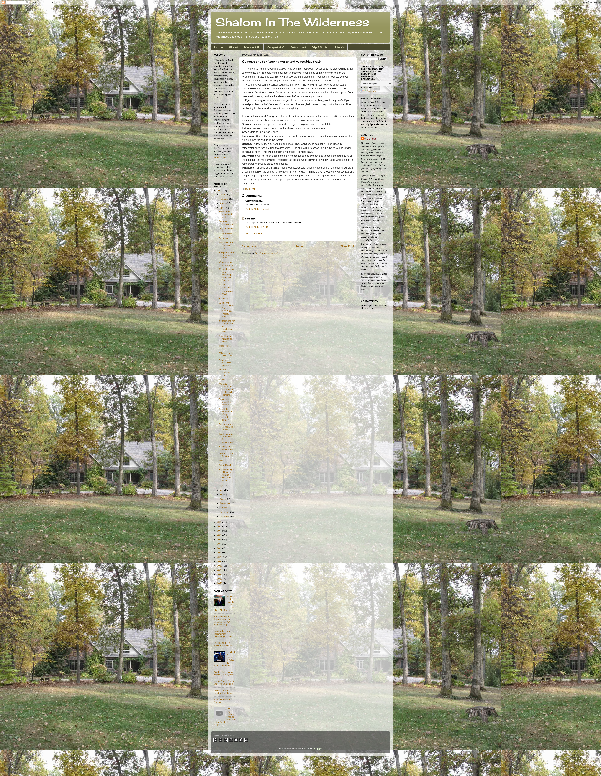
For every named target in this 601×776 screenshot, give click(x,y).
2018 (219, 548)
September (225, 503)
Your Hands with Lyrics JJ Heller (226, 339)
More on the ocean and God (225, 214)
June (222, 490)
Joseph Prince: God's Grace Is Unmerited (224, 682)
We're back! (224, 238)
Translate (371, 91)
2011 (219, 190)
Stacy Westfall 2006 (226, 292)
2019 (219, 552)
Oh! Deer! (223, 298)
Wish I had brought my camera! (226, 402)
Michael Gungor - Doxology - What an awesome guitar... (227, 474)
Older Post (347, 246)
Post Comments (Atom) (266, 253)
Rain (221, 460)
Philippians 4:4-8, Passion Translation (223, 644)
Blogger (317, 748)
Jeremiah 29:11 (220, 157)
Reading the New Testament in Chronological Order (223, 634)
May (222, 485)
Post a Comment (254, 233)
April (222, 207)
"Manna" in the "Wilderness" (226, 354)
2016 (219, 539)
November (225, 512)
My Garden (320, 47)
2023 (220, 570)
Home (218, 47)
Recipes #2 (275, 47)
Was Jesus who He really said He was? (227, 427)
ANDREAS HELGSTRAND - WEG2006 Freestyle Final (226, 310)
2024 (220, 574)
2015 (219, 535)
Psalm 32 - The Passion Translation (223, 691)
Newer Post (250, 246)
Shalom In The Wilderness (292, 22)
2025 (220, 579)
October (224, 507)
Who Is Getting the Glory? (226, 454)
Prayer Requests (225, 285)
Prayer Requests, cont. (225, 372)
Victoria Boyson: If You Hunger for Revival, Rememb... (226, 389)
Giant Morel (225, 465)
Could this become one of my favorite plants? (226, 414)
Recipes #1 (252, 47)
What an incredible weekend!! (225, 363)
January (223, 194)
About (233, 47)
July (221, 494)
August (223, 499)
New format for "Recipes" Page (226, 245)
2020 (220, 557)
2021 (219, 561)
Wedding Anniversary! (226, 222)
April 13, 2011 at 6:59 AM (257, 209)
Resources (298, 47)
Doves (222, 379)
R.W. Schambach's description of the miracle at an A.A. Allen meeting (222, 620)
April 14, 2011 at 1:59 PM (257, 227)
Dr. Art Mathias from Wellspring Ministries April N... (226, 274)
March (223, 203)
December (225, 516)
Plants (340, 47)
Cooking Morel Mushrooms (226, 447)
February (224, 199)
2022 (220, 565)
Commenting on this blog (226, 263)
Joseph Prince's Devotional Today (226, 255)
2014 (219, 530)
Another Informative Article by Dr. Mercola (224, 673)
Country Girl (370, 139)
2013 (219, 526)
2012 (219, 522)
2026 (220, 583)
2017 (219, 544)
